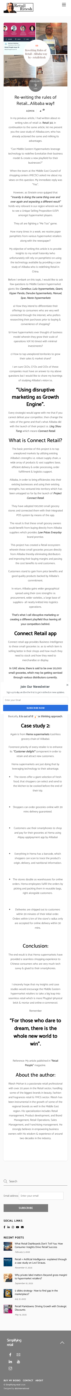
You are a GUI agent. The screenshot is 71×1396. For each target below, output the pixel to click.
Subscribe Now (36, 708)
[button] (35, 686)
